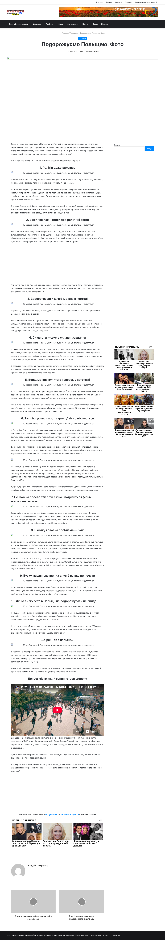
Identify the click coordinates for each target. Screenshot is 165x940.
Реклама (128, 2)
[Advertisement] (57, 264)
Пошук (117, 145)
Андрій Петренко (38, 865)
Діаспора (37, 24)
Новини (104, 24)
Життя (85, 24)
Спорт (61, 24)
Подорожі (74, 33)
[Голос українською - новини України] (15, 12)
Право (95, 24)
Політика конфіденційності (145, 2)
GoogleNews (51, 814)
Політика (49, 24)
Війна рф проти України (18, 24)
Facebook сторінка (69, 814)
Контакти (118, 2)
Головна (99, 2)
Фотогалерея (72, 24)
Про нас (109, 2)
